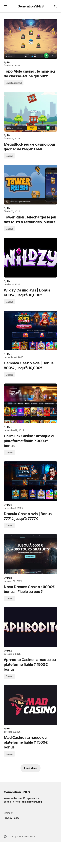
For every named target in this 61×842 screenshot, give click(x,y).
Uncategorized (14, 82)
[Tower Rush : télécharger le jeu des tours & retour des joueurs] (30, 185)
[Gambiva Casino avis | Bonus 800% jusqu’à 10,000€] (30, 331)
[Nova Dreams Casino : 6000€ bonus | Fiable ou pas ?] (30, 554)
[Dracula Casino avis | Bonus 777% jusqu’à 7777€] (30, 481)
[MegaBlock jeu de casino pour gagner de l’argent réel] (30, 112)
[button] (6, 6)
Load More (30, 768)
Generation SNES (31, 6)
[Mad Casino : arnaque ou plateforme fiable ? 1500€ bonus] (30, 705)
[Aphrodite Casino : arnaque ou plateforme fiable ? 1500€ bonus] (30, 627)
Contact (8, 812)
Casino (9, 155)
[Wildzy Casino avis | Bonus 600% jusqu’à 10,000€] (30, 258)
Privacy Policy (11, 817)
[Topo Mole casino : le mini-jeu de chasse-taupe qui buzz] (30, 39)
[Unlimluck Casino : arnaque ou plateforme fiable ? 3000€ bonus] (30, 403)
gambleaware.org (32, 801)
